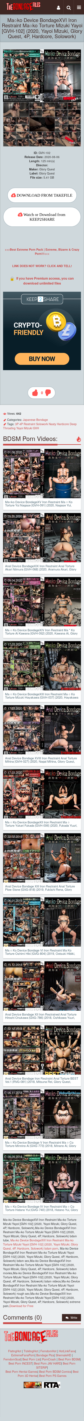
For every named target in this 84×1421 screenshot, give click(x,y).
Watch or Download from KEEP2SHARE (44, 217)
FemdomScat (12, 1359)
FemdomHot (48, 1351)
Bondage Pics (45, 1355)
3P (17, 424)
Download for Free (21, 1306)
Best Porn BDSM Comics (55, 1371)
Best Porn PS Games (52, 1376)
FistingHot (14, 1351)
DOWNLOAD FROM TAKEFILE (44, 195)
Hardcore (63, 424)
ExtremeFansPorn (23, 1355)
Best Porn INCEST (20, 1363)
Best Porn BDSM (69, 1359)
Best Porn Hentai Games (22, 1371)
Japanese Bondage (35, 420)
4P (21, 424)
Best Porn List (31, 1359)
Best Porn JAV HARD (47, 1363)
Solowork (42, 424)
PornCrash (49, 1359)
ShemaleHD (63, 1355)
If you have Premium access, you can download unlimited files (45, 281)
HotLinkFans (67, 1351)
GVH (36, 428)
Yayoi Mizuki (24, 428)
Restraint (29, 424)
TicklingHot (31, 1351)
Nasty (52, 424)
